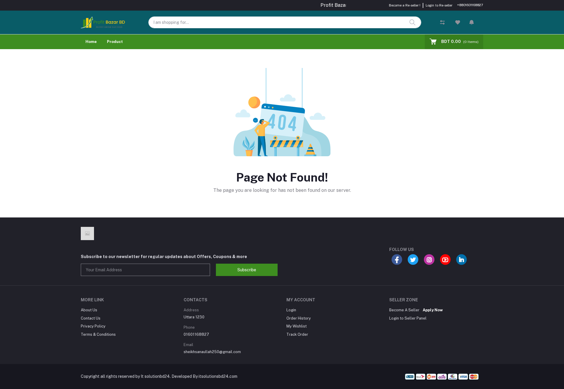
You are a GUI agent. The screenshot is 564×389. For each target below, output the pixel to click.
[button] (471, 22)
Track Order (297, 334)
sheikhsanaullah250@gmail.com (212, 352)
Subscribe (246, 269)
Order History (298, 318)
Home (91, 41)
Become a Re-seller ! (404, 5)
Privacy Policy (93, 326)
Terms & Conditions (98, 334)
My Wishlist (296, 326)
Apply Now (433, 310)
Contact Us (90, 318)
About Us (89, 310)
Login (291, 310)
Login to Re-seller (439, 5)
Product (115, 41)
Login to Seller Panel (408, 318)
